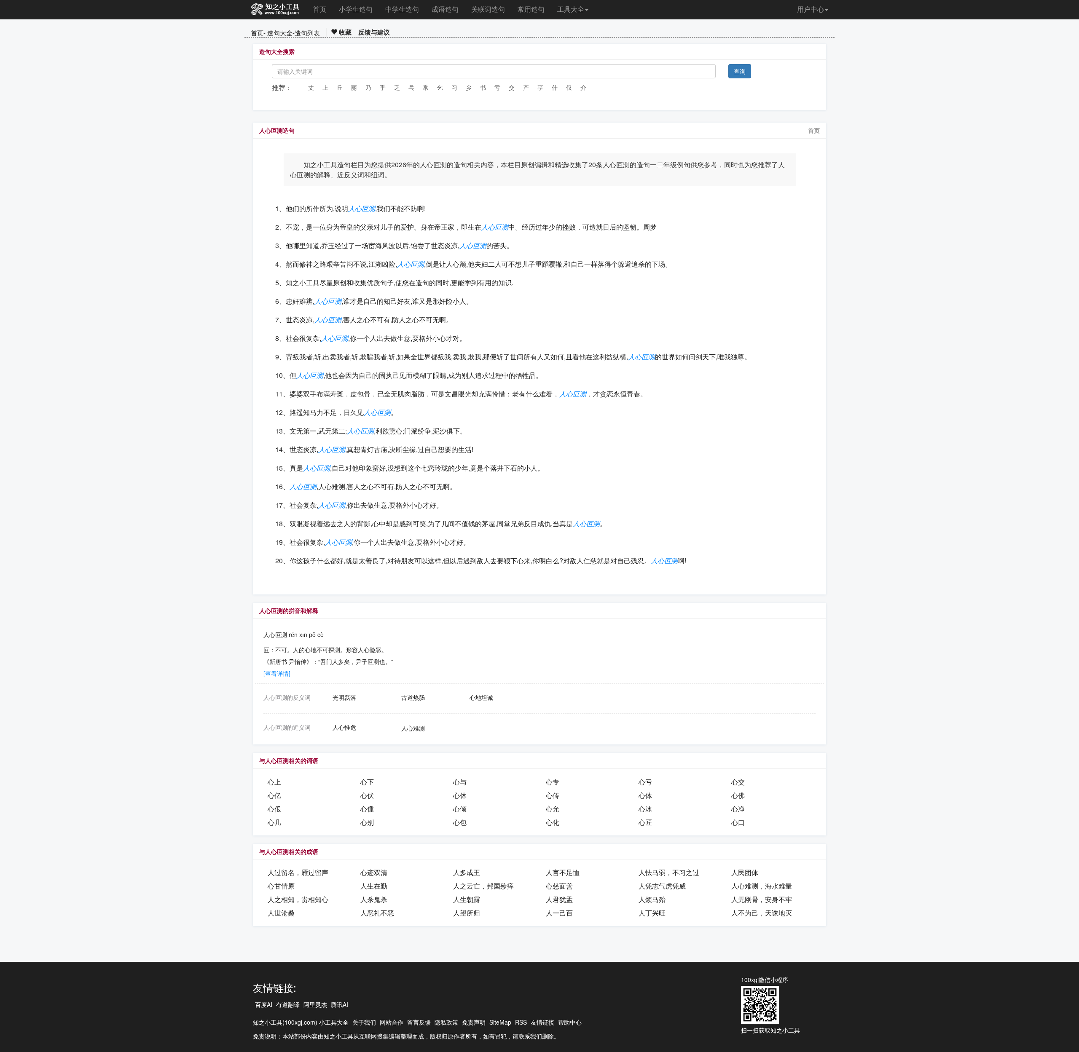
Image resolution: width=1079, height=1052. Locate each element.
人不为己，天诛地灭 (761, 913)
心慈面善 (559, 886)
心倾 (460, 809)
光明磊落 (344, 697)
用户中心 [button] (810, 9)
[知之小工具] (275, 9)
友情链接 (542, 1022)
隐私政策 (446, 1022)
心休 (460, 795)
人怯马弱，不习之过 (669, 872)
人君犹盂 (559, 899)
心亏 (645, 782)
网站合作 (391, 1022)
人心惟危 (344, 727)
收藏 (344, 32)
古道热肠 (413, 697)
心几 (274, 822)
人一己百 (559, 913)
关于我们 (364, 1022)
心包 (460, 822)
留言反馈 (419, 1022)
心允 (552, 809)
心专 (552, 782)
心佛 (738, 795)
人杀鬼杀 (373, 899)
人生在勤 (373, 886)
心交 (738, 782)
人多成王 (466, 872)
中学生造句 (402, 9)
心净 (738, 809)
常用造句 (531, 9)
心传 (552, 795)
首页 (319, 9)
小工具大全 (334, 1022)
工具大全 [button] (570, 9)
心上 (274, 782)
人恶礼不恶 (377, 913)
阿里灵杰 (315, 1004)
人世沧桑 (281, 913)
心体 (645, 795)
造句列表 (307, 32)
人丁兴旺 (652, 913)
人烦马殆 (652, 899)
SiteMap (500, 1022)
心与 (460, 782)
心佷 (274, 809)
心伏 (367, 795)
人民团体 (744, 872)
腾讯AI (339, 1004)
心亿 (274, 795)
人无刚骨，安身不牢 (761, 899)
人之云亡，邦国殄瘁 (483, 886)
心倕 (367, 809)
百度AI (263, 1004)
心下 (367, 782)
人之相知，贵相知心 (298, 899)
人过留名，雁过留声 (298, 872)
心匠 (645, 822)
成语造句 (445, 9)
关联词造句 (488, 9)
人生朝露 (466, 899)
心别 (367, 822)
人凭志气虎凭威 (662, 886)
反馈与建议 (374, 32)
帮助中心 (570, 1022)
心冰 (645, 809)
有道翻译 (288, 1004)
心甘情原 (281, 886)
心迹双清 (373, 872)
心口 (738, 822)
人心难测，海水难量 (761, 886)
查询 (740, 71)
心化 (552, 822)
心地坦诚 (481, 697)
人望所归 (466, 913)
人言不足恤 (563, 872)
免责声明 (474, 1022)
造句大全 (280, 32)
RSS (521, 1022)
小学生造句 (356, 9)
